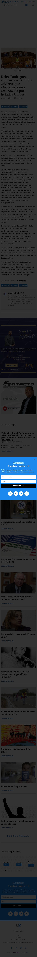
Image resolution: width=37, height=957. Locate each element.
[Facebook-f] (16, 493)
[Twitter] (21, 493)
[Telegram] (10, 493)
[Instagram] (26, 493)
